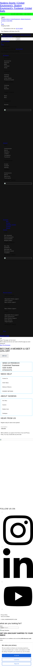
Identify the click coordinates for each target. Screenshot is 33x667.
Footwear (7, 66)
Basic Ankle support (10, 302)
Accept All (16, 655)
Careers (4, 404)
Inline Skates (8, 78)
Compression (8, 148)
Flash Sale (4, 336)
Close (2, 24)
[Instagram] (18, 546)
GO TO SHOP (19, 28)
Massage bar (8, 249)
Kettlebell (7, 247)
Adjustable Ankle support (12, 298)
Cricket (6, 164)
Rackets (6, 88)
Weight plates (8, 240)
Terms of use (20, 432)
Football (6, 165)
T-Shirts (6, 153)
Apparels (6, 62)
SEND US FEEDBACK (11, 363)
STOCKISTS (7, 370)
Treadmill (7, 252)
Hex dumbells (8, 235)
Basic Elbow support (10, 308)
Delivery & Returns (6, 387)
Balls (5, 64)
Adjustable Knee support (12, 315)
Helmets (6, 76)
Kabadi (8, 228)
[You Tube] (18, 609)
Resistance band (9, 251)
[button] (16, 22)
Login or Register (5, 41)
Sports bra (7, 176)
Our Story (4, 400)
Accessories (7, 61)
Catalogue (4, 413)
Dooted (6, 104)
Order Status (5, 382)
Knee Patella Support (11, 318)
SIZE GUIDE (7, 368)
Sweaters (7, 152)
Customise (16, 659)
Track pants (7, 178)
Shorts (6, 150)
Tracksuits (7, 157)
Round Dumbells (9, 237)
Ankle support (9, 300)
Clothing (6, 74)
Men (7, 221)
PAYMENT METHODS (7, 391)
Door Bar (6, 246)
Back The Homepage (5, 345)
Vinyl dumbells (8, 238)
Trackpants (7, 155)
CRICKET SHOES (11, 224)
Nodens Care (5, 409)
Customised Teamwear (10, 365)
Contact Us (5, 378)
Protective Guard (9, 79)
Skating (6, 167)
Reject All (16, 663)
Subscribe (3, 428)
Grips (5, 67)
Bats (5, 97)
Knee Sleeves (8, 320)
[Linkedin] (18, 581)
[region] (16, 655)
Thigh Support (9, 321)
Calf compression (10, 316)
